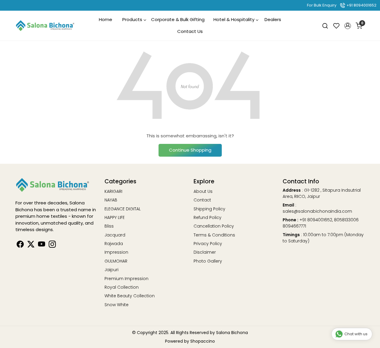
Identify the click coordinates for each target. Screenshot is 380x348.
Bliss (109, 226)
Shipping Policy (209, 209)
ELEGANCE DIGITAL (122, 209)
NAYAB (110, 200)
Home (105, 19)
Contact (202, 200)
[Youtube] (41, 245)
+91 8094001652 (361, 5)
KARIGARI (113, 191)
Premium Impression (126, 279)
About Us (203, 191)
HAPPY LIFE (114, 217)
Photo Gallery (208, 261)
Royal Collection (121, 287)
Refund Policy (207, 217)
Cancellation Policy (214, 226)
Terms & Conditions (214, 235)
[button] (347, 26)
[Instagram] (52, 245)
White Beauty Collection (129, 296)
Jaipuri (111, 270)
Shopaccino (202, 341)
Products (132, 19)
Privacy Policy (208, 244)
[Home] (45, 25)
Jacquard (114, 235)
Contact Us (190, 31)
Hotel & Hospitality (233, 19)
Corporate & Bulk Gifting (178, 19)
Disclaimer (205, 252)
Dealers (273, 19)
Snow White (116, 305)
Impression (116, 252)
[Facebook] (20, 245)
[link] (325, 25)
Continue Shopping (190, 150)
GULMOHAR (115, 261)
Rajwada (113, 244)
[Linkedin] (31, 245)
